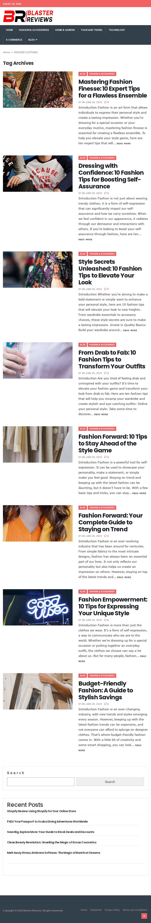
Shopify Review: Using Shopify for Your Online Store (41, 811)
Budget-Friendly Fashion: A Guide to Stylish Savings (105, 690)
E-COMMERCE (14, 39)
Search (16, 773)
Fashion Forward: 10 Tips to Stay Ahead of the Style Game (112, 443)
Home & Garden (65, 29)
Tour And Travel (92, 29)
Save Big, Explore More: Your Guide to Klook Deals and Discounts (50, 832)
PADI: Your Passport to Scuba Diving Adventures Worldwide (47, 821)
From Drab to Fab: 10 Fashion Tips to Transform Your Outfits (111, 359)
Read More (124, 143)
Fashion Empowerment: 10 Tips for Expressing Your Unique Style (112, 606)
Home (9, 29)
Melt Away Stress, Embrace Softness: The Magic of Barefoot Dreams (53, 853)
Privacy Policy (112, 909)
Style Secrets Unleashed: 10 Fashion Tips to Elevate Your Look (110, 272)
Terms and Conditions (135, 909)
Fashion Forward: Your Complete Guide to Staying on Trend (110, 522)
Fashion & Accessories (34, 29)
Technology (117, 29)
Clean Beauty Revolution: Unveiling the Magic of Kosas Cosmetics (52, 842)
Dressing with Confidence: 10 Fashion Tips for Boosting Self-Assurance (111, 176)
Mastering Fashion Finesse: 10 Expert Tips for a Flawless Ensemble (112, 89)
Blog (31, 39)
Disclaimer (96, 909)
